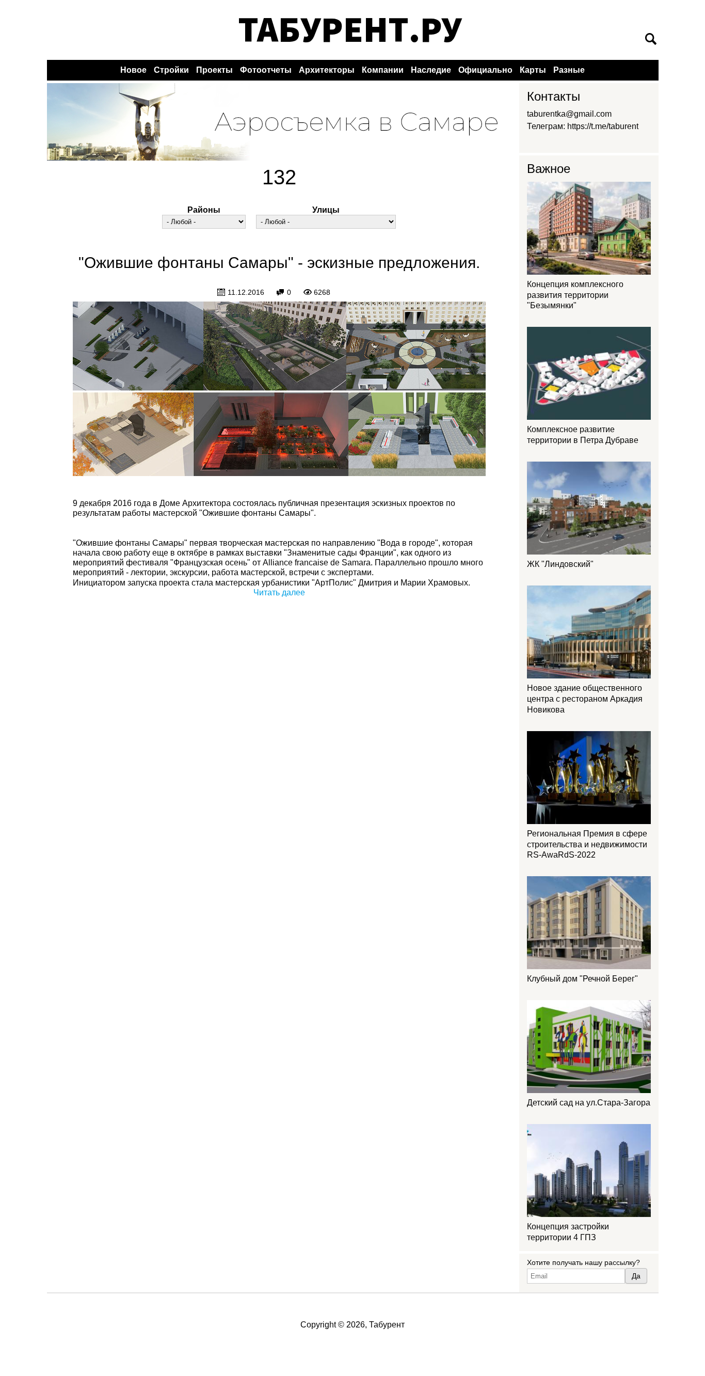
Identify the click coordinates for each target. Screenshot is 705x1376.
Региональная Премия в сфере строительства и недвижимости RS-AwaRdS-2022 (587, 844)
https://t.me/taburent (602, 126)
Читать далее (279, 592)
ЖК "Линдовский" (560, 564)
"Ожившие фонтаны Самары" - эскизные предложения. (279, 262)
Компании (383, 70)
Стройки (171, 70)
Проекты (214, 70)
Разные (569, 70)
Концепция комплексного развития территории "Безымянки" (575, 295)
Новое (133, 70)
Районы (203, 209)
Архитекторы (327, 70)
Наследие (431, 70)
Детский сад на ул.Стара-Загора (588, 1102)
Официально (485, 70)
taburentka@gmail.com (569, 113)
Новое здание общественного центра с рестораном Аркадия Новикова (585, 699)
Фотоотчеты (266, 70)
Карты (533, 70)
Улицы (326, 209)
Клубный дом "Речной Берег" (582, 978)
